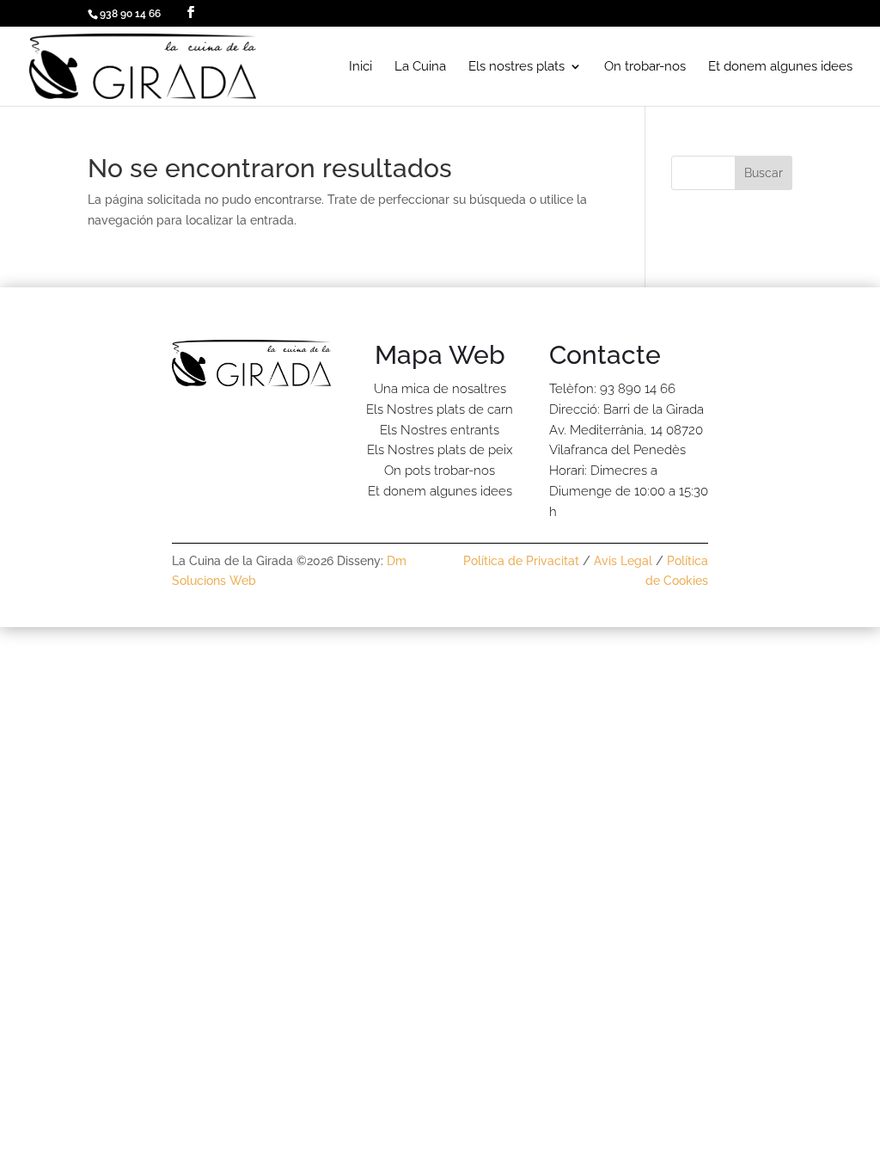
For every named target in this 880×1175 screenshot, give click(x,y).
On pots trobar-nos (439, 470)
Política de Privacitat (521, 561)
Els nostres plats (516, 67)
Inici (360, 67)
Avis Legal (623, 561)
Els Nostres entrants (439, 430)
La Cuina (420, 67)
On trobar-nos (645, 67)
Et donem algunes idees (780, 67)
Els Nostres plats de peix (439, 450)
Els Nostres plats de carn (439, 409)
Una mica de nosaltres (440, 389)
